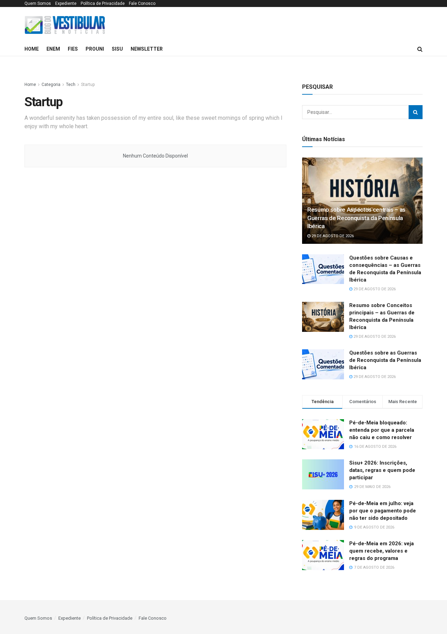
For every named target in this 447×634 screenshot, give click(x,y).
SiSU (117, 49)
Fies (73, 49)
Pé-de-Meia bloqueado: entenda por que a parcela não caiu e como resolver (381, 430)
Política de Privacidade (103, 3)
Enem (53, 49)
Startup (88, 84)
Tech (70, 84)
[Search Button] (416, 112)
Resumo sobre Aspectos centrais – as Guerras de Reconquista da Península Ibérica (356, 218)
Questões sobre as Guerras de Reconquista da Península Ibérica (385, 360)
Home (31, 49)
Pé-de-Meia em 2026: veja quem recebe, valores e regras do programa (381, 550)
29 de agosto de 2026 (332, 236)
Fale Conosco (142, 3)
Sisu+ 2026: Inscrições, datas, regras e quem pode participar (382, 470)
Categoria (51, 84)
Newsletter (147, 49)
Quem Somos (37, 3)
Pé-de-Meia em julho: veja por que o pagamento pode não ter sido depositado (382, 510)
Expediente (65, 3)
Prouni (95, 49)
